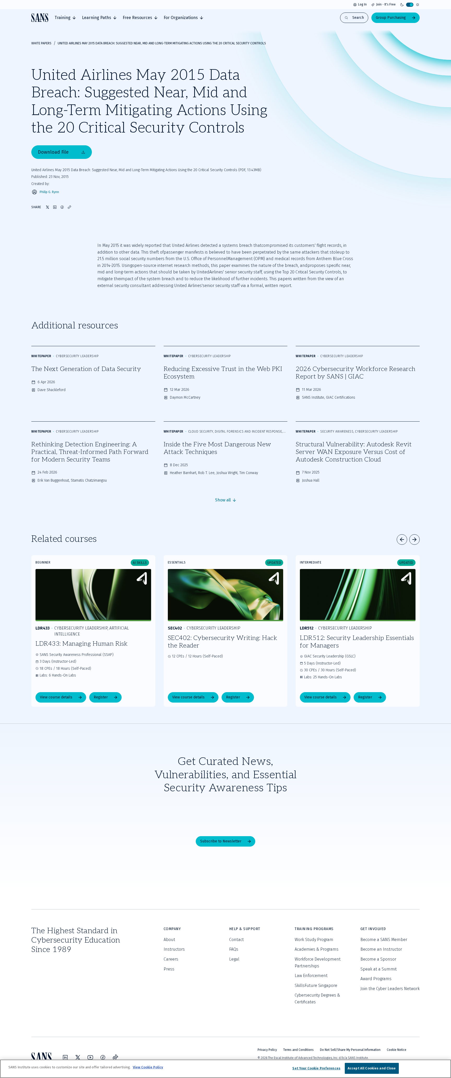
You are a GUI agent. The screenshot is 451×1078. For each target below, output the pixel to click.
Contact (236, 939)
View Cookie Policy (148, 1067)
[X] (78, 1057)
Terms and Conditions (298, 1050)
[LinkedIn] (65, 1057)
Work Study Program (314, 939)
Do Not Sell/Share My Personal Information (350, 1050)
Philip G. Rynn (49, 192)
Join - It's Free (386, 4)
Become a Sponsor (378, 959)
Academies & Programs (317, 949)
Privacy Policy (267, 1050)
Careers (171, 959)
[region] (225, 1068)
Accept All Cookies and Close (372, 1068)
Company (172, 929)
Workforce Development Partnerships (318, 962)
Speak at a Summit (378, 969)
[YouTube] (90, 1057)
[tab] (65, 18)
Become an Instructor (381, 949)
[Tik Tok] (115, 1057)
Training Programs (314, 929)
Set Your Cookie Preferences (316, 1068)
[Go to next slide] (414, 539)
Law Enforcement (311, 975)
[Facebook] (103, 1057)
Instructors (174, 949)
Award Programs (375, 978)
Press (169, 969)
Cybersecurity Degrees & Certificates (317, 998)
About (169, 939)
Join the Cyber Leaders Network (390, 988)
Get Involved (373, 929)
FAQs (233, 949)
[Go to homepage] (39, 17)
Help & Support (244, 929)
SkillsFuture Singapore (316, 985)
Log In (362, 4)
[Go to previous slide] (402, 539)
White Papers (41, 43)
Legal (234, 959)
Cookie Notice (396, 1050)
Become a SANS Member (383, 939)
